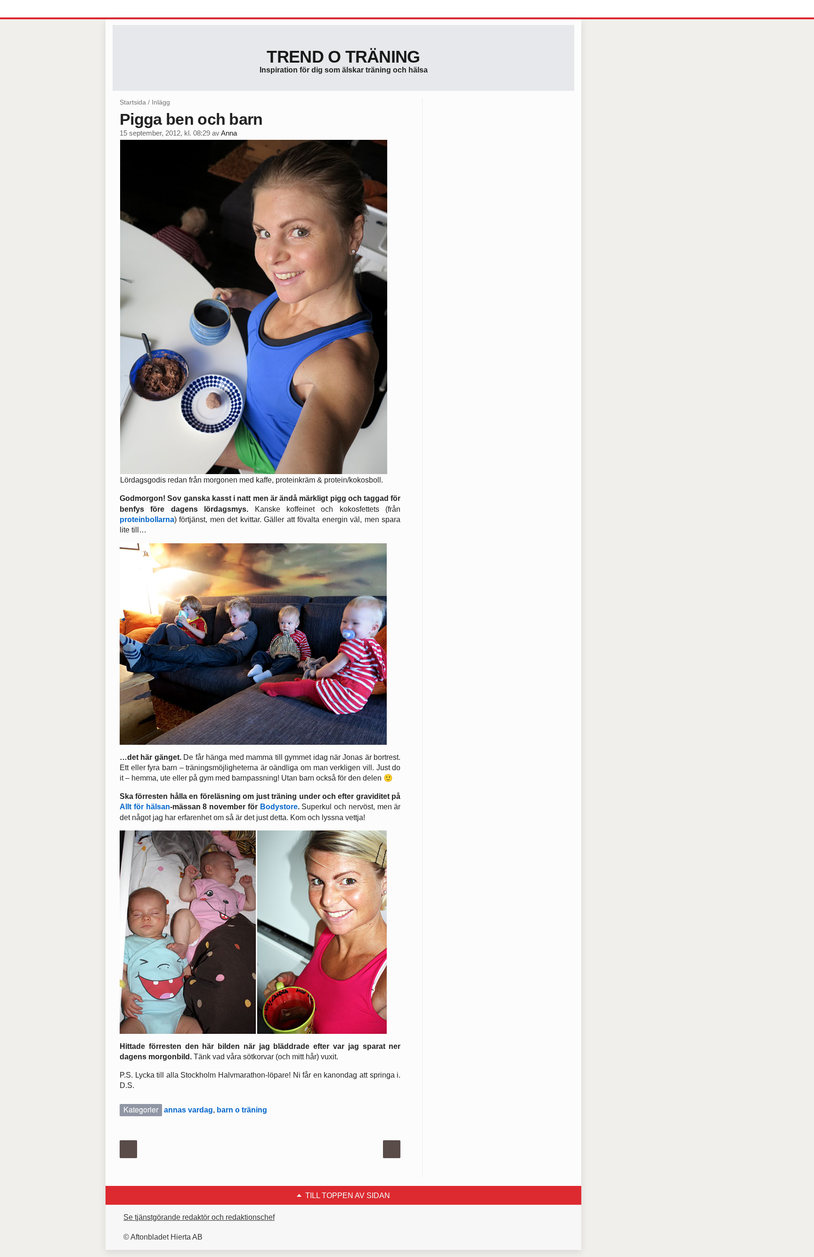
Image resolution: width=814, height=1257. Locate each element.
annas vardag (188, 1110)
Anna (229, 133)
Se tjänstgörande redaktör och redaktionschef (199, 1217)
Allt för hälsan (145, 807)
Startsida (133, 102)
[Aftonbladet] (148, 9)
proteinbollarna (147, 520)
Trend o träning (343, 56)
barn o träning (242, 1110)
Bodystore (279, 807)
